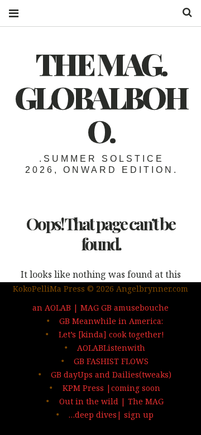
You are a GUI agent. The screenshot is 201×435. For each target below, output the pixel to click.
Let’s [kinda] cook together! (111, 334)
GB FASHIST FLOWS (111, 361)
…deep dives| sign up (111, 414)
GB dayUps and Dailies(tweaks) (111, 374)
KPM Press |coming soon (111, 388)
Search (183, 12)
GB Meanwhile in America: (111, 321)
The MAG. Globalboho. (100, 97)
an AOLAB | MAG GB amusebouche (100, 307)
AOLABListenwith (111, 347)
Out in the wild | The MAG (111, 401)
